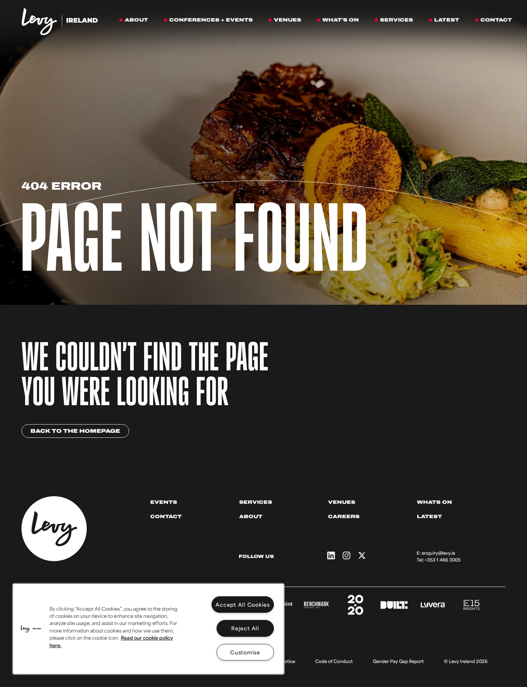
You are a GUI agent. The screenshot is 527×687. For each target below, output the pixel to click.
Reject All (245, 628)
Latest (429, 516)
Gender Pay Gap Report (398, 661)
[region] (148, 629)
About (250, 516)
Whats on (434, 502)
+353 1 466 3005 (443, 560)
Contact (166, 516)
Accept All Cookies (242, 604)
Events (163, 502)
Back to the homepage (75, 431)
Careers (344, 516)
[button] (30, 628)
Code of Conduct (334, 661)
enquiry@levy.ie (438, 553)
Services (255, 502)
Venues (341, 502)
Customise (245, 652)
